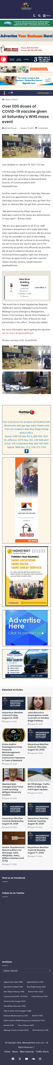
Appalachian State (13, 982)
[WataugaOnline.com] (26, 6)
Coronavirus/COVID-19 (16, 996)
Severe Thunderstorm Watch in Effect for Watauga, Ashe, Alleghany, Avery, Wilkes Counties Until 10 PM (13, 854)
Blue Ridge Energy (36, 987)
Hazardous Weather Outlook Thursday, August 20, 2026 (38, 747)
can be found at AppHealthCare (17, 333)
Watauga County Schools (16, 1030)
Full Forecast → (44, 93)
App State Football (13, 987)
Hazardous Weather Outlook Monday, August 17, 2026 (38, 850)
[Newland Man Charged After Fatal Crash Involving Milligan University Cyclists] (13, 774)
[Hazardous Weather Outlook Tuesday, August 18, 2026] (39, 809)
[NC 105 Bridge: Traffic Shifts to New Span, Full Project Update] (39, 774)
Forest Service (40, 996)
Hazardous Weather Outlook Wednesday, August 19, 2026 (13, 821)
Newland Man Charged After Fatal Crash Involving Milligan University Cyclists (12, 789)
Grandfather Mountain (15, 1006)
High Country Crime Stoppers (17, 1011)
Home (7, 99)
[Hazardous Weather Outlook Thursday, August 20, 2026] (39, 735)
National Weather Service (16, 1016)
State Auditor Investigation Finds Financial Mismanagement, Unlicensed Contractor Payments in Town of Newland (13, 752)
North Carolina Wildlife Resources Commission (24, 1020)
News (15, 99)
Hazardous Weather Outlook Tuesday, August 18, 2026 (38, 821)
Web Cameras (27, 1051)
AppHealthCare (35, 982)
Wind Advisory (40, 1030)
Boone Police (35, 992)
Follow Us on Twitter (13, 893)
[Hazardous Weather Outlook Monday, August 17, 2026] (39, 838)
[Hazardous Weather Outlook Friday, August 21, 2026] (13, 703)
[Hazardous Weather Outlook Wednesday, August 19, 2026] (13, 809)
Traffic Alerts (42, 1051)
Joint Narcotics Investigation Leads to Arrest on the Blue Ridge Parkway (38, 716)
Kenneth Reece (10, 128)
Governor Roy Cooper (14, 1001)
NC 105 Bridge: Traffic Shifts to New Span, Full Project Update (39, 787)
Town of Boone (26, 1025)
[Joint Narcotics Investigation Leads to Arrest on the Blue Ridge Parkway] (39, 703)
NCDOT (37, 1016)
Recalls (9, 1025)
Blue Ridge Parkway (14, 992)
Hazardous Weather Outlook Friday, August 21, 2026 (12, 715)
